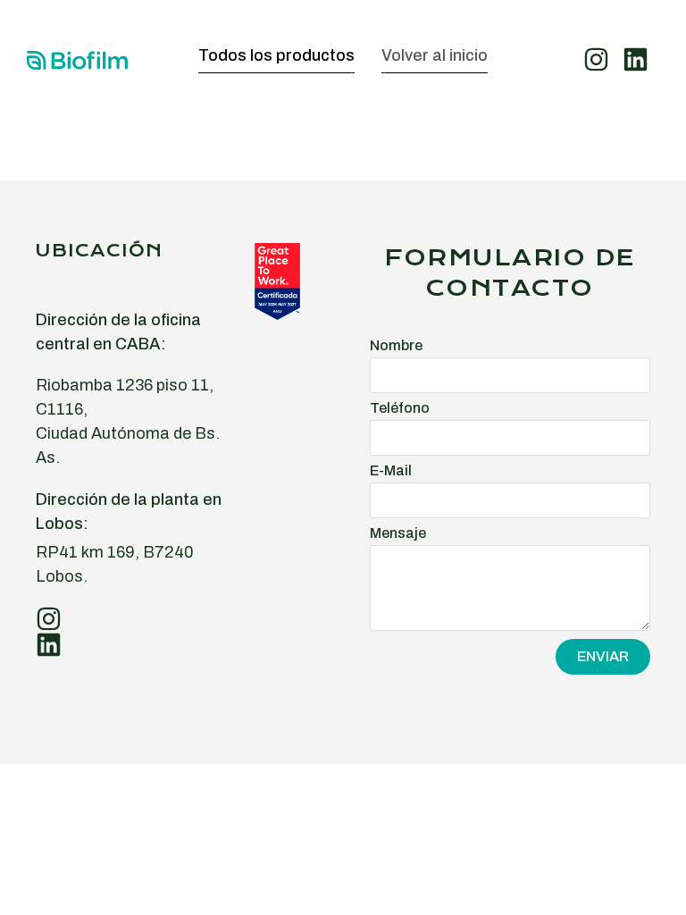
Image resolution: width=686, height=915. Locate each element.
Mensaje (398, 533)
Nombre (396, 346)
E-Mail (391, 471)
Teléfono (400, 408)
